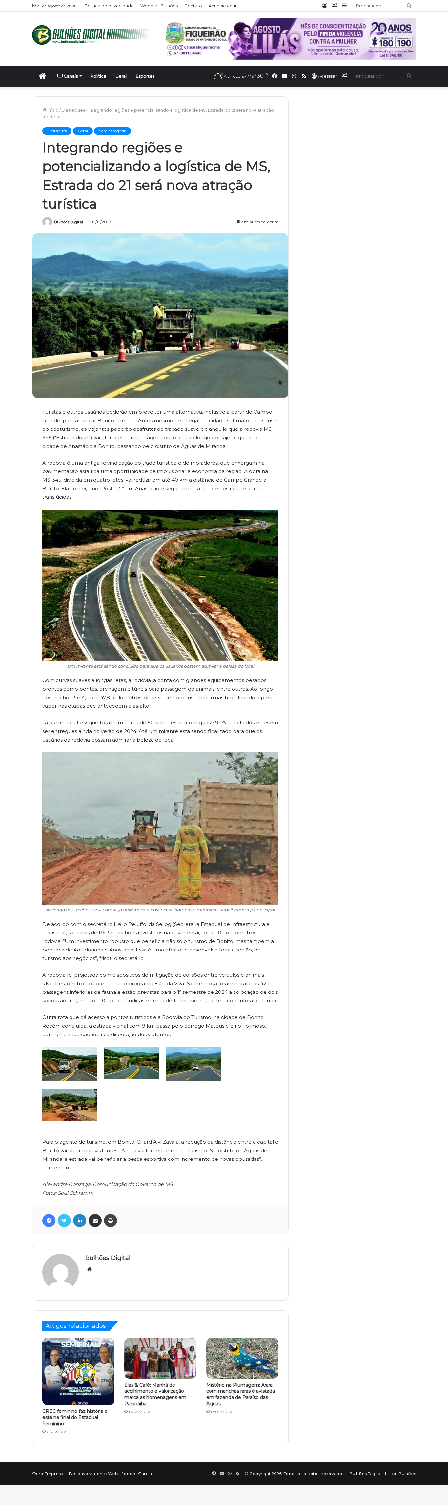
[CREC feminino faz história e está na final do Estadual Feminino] (78, 1371)
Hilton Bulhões (400, 1473)
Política (98, 76)
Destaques (73, 110)
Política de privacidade (109, 5)
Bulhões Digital (68, 221)
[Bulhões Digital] (92, 35)
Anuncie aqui (222, 5)
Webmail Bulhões (159, 5)
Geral (121, 76)
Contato (193, 5)
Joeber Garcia (137, 1473)
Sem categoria (112, 130)
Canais (70, 76)
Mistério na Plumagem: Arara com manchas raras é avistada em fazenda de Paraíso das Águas (240, 1394)
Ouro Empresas (48, 1473)
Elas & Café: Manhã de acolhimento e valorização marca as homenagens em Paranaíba (155, 1394)
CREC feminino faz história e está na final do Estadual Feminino (75, 1417)
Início (52, 110)
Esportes (145, 76)
